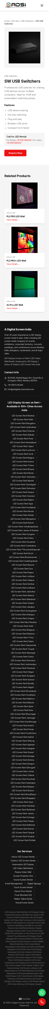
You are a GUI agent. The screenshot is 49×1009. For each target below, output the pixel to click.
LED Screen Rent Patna (23, 538)
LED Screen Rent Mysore (23, 565)
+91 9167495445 (23, 140)
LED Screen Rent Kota (23, 710)
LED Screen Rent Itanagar (23, 756)
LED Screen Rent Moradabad (23, 691)
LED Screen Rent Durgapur (23, 676)
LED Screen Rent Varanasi (23, 496)
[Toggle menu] (42, 5)
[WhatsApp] (42, 992)
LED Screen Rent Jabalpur (23, 607)
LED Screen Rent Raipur (23, 572)
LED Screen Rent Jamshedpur (23, 664)
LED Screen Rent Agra (23, 503)
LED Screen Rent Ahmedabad (23, 442)
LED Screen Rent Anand (23, 725)
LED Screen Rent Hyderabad (23, 427)
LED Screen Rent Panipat (23, 832)
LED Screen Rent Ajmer (23, 706)
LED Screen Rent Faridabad (23, 507)
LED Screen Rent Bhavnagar (23, 714)
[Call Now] (42, 1002)
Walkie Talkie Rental (23, 899)
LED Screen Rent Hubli (23, 626)
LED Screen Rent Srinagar (23, 817)
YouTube (26, 999)
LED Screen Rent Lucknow (23, 450)
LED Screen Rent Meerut (23, 595)
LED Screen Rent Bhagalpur (23, 798)
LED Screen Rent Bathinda (23, 825)
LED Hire (15, 21)
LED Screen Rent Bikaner (23, 702)
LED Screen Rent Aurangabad (23, 611)
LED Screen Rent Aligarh (23, 687)
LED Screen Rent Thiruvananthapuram (23, 549)
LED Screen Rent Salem (23, 641)
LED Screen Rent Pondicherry (23, 733)
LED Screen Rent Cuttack (23, 775)
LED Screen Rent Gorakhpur (23, 695)
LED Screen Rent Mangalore (23, 519)
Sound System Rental (23, 880)
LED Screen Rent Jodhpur (23, 576)
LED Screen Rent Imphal (23, 737)
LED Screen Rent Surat (23, 454)
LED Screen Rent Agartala (23, 744)
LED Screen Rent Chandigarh (23, 484)
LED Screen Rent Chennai (23, 431)
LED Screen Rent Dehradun (23, 488)
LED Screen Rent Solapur (23, 618)
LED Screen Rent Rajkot (23, 500)
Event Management (13, 883)
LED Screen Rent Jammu (23, 813)
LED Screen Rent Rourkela (23, 779)
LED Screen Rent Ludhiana (23, 588)
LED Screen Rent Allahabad (23, 599)
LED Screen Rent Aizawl (23, 752)
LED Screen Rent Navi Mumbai (23, 622)
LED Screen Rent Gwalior (23, 603)
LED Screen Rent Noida (23, 473)
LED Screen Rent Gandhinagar (23, 721)
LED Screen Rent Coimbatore (23, 546)
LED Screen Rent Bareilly (23, 683)
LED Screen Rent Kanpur (23, 492)
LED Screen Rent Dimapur (23, 764)
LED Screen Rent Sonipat (23, 836)
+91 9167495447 (14, 143)
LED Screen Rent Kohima (23, 760)
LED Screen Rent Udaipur (23, 580)
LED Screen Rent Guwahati (23, 542)
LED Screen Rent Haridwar (23, 806)
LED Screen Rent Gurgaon (23, 534)
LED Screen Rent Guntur (23, 656)
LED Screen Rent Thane (23, 465)
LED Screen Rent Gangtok (23, 748)
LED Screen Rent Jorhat (23, 771)
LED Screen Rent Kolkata (23, 435)
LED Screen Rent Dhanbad (23, 668)
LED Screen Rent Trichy (23, 637)
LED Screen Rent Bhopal (23, 469)
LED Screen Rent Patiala (23, 821)
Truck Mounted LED (23, 895)
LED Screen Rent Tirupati (23, 649)
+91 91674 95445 (15, 385)
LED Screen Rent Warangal (23, 653)
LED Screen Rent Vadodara (23, 477)
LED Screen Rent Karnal (23, 829)
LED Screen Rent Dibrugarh (23, 767)
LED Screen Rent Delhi (23, 419)
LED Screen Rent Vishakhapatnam (23, 526)
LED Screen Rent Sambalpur (23, 783)
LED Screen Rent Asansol (23, 679)
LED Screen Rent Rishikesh (23, 809)
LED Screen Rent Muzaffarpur (23, 794)
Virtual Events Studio (24, 902)
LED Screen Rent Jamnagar (23, 718)
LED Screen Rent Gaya (23, 802)
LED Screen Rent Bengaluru (23, 423)
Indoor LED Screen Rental (23, 857)
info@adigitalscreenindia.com (21, 389)
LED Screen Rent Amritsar (23, 584)
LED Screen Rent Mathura (23, 699)
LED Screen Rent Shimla (23, 515)
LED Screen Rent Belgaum (23, 630)
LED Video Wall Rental (23, 868)
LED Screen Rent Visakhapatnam (23, 561)
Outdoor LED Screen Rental (23, 860)
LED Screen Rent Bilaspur (23, 787)
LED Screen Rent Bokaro (23, 790)
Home (7, 21)
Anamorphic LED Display (23, 864)
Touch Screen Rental (23, 887)
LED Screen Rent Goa (23, 568)
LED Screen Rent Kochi (23, 553)
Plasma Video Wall (23, 872)
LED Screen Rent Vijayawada (23, 645)
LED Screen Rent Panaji (23, 729)
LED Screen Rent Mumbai (23, 415)
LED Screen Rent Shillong (23, 741)
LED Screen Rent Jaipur (23, 446)
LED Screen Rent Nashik (23, 481)
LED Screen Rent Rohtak (25, 840)
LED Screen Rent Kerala (23, 511)
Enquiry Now (15, 153)
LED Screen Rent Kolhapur (23, 614)
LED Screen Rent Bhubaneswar (23, 557)
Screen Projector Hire (23, 876)
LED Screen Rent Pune (23, 438)
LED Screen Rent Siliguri (23, 672)
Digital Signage (34, 883)
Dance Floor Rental (23, 891)
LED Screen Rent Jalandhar (23, 591)
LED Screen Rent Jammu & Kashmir (23, 530)
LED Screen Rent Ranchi (23, 523)
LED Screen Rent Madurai (23, 634)
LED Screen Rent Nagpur (23, 458)
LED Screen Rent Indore (23, 461)
